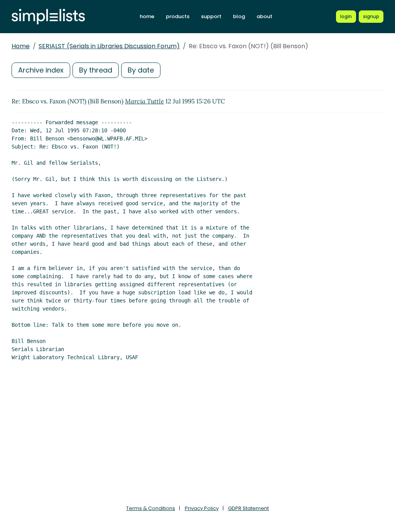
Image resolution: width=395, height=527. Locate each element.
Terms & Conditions (150, 508)
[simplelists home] (48, 17)
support (211, 16)
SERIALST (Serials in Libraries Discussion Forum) (109, 46)
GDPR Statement (248, 508)
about (264, 16)
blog (239, 16)
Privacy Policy (202, 508)
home (147, 16)
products (177, 16)
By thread (95, 70)
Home (21, 46)
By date (141, 70)
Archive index (41, 70)
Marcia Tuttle (144, 101)
